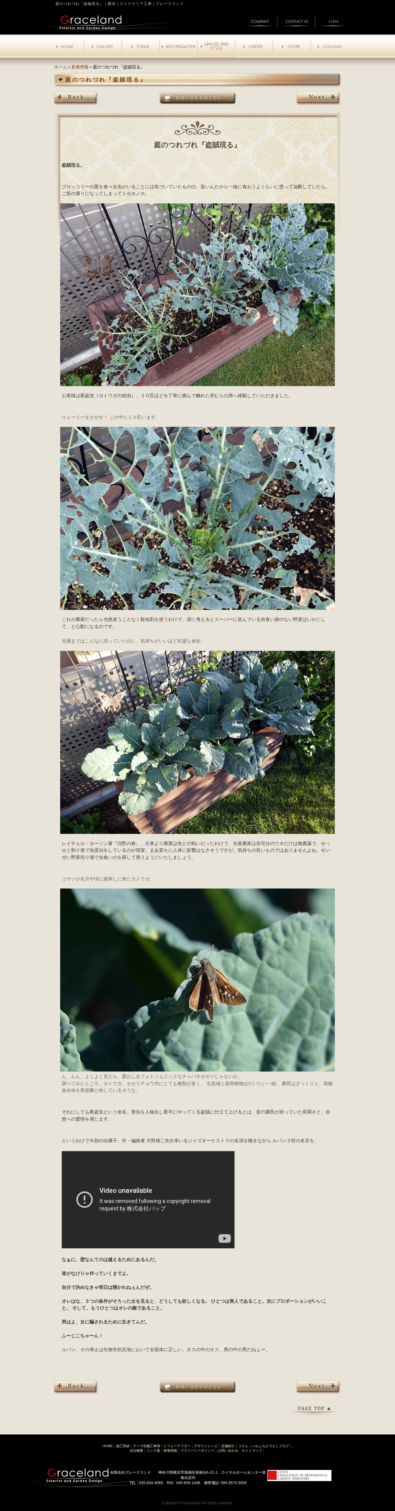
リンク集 (153, 1450)
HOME (107, 1446)
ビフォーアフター (177, 1446)
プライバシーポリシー (197, 1450)
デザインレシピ (206, 1446)
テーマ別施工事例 (146, 1446)
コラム (243, 1446)
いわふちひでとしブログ (270, 1446)
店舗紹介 (228, 1446)
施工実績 (123, 1446)
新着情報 (80, 67)
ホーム (60, 67)
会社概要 (136, 1450)
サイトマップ (252, 1450)
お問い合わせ (228, 1450)
